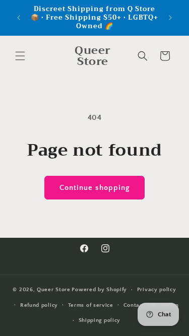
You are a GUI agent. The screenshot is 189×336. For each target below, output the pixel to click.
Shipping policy (100, 320)
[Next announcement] (170, 18)
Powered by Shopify (99, 290)
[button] (20, 56)
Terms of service (90, 305)
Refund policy (39, 305)
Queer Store (54, 290)
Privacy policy (156, 290)
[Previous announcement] (19, 18)
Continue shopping (94, 187)
